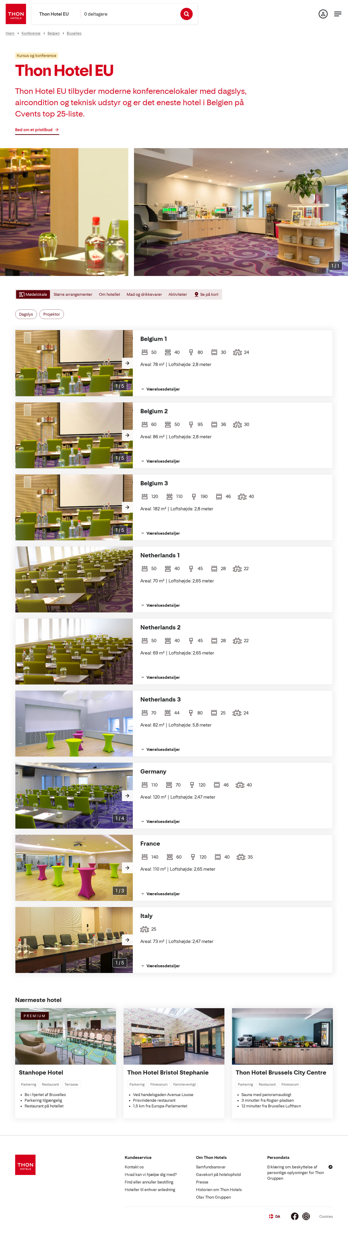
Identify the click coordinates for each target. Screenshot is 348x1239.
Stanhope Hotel (41, 1072)
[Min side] (323, 13)
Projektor (51, 314)
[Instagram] (306, 1216)
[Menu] (337, 13)
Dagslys (26, 314)
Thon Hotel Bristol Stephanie (168, 1072)
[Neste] (127, 363)
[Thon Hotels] (16, 14)
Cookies (326, 1216)
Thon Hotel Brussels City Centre (281, 1072)
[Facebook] (295, 1216)
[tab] (32, 294)
